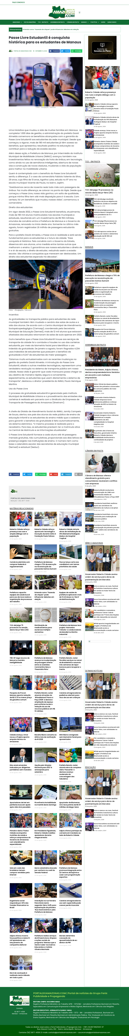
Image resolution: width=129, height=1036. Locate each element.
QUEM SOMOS (111, 22)
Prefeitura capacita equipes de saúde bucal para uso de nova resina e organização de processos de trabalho (21, 597)
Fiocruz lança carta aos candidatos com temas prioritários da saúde (69, 564)
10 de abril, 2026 (99, 409)
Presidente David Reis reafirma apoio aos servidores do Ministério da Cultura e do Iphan (106, 505)
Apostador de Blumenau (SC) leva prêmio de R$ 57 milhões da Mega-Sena (70, 804)
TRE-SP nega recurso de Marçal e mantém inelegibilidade (19, 660)
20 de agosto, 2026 (100, 217)
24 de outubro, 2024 (100, 606)
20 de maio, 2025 (99, 521)
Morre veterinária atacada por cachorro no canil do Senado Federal (46, 870)
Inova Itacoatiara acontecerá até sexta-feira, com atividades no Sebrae (106, 601)
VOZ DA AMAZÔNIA (30, 22)
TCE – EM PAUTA (43, 22)
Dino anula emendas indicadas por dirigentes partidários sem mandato (20, 767)
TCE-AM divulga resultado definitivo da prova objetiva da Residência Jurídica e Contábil (105, 201)
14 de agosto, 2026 (99, 238)
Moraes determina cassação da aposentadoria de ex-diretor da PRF (68, 939)
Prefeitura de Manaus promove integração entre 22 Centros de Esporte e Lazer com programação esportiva (70, 872)
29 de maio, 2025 (99, 510)
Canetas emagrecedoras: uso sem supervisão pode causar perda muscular (70, 903)
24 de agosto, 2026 (91, 100)
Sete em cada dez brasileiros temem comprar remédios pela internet (20, 871)
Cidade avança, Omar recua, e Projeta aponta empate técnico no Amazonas (19, 738)
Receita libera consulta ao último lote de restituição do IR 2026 (46, 737)
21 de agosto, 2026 (99, 206)
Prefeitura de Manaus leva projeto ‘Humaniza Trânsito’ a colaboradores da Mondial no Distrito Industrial (70, 629)
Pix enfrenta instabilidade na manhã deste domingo (45, 803)
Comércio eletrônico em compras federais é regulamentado (20, 564)
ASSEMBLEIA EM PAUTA (57, 22)
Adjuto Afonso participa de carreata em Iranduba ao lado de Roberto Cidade (70, 833)
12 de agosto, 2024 (99, 619)
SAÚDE (103, 22)
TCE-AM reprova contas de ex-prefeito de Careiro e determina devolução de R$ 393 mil (106, 234)
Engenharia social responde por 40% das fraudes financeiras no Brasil (19, 904)
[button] (54, 51)
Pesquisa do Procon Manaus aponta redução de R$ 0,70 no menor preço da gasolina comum (21, 696)
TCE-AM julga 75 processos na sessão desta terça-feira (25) (19, 627)
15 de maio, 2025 (99, 534)
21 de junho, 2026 (99, 595)
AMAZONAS (16, 22)
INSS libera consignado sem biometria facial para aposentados (70, 737)
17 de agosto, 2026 (99, 226)
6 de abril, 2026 (98, 442)
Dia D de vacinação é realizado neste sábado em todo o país (20, 975)
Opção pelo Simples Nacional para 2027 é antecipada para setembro (43, 768)
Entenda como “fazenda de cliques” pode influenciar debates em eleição (45, 595)
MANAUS (84, 22)
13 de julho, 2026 (90, 486)
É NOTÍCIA (94, 22)
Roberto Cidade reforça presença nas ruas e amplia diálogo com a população (19, 532)
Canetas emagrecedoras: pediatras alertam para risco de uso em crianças (70, 695)
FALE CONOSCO (18, 2)
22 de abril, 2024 (99, 633)
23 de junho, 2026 (91, 582)
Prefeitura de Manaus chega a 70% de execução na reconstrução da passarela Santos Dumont (45, 565)
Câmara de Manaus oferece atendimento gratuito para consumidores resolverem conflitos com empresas (101, 479)
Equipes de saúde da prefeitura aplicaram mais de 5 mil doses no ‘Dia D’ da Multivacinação (70, 595)
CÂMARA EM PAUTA (73, 22)
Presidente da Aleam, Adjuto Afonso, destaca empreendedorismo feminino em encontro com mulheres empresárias (102, 373)
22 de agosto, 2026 (100, 153)
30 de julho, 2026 (99, 393)
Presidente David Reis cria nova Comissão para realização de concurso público (106, 516)
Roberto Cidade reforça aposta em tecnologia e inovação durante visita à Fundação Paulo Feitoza (45, 532)
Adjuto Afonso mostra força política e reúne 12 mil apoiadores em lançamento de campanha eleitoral (20, 940)
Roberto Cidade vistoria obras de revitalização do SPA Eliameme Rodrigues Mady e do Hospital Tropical (70, 533)
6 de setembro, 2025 (100, 499)
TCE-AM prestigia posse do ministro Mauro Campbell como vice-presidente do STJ (106, 212)
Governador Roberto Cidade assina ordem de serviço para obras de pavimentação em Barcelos (101, 577)
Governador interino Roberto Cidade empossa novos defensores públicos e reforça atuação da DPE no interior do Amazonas (105, 402)
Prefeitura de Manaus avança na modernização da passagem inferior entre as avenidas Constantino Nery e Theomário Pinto (45, 663)
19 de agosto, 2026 (91, 380)
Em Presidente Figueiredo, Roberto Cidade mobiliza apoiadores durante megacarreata (45, 834)
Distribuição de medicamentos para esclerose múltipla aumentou (43, 628)
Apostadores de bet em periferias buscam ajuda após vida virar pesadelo (20, 804)
